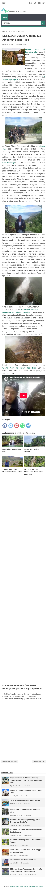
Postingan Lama (39, 761)
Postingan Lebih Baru (10, 761)
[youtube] (39, 3)
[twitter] (35, 3)
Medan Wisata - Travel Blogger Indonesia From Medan (26, 886)
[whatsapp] (22, 425)
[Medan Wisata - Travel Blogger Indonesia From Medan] (13, 10)
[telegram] (28, 425)
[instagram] (44, 3)
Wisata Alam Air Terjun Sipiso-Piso (19, 368)
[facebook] (31, 3)
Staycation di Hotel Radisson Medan (23, 860)
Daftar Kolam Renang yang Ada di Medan (25, 800)
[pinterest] (16, 425)
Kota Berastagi (8, 163)
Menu (5, 17)
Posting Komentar (20, 44)
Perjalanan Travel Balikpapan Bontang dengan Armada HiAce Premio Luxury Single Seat (26, 780)
